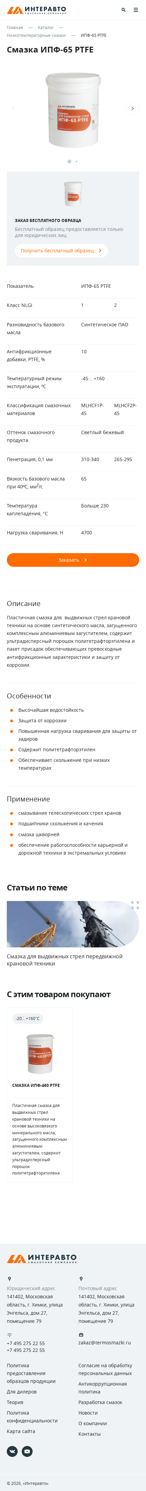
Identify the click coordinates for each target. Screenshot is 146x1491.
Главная (15, 27)
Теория (15, 1402)
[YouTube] (27, 1451)
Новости (88, 1412)
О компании (92, 1423)
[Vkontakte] (12, 1451)
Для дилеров (22, 1391)
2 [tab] (76, 161)
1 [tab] (69, 161)
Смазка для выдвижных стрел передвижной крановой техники (65, 960)
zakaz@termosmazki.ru (104, 1342)
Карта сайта (21, 1431)
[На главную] (42, 1259)
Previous (13, 108)
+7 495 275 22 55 (26, 1343)
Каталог (46, 27)
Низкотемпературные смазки (36, 35)
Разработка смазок (100, 1402)
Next (132, 108)
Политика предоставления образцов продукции (31, 1373)
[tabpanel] (73, 115)
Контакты (89, 1434)
